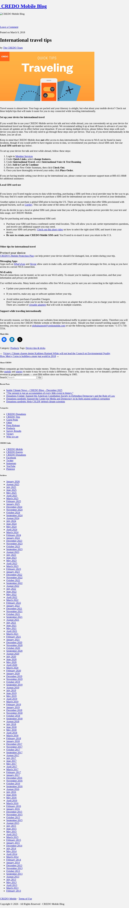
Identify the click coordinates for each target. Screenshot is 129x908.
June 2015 (11, 828)
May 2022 (11, 594)
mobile (7, 371)
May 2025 (11, 492)
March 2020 (12, 667)
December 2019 (14, 676)
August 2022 (12, 586)
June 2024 (11, 524)
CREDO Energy (14, 452)
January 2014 (13, 862)
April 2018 (11, 732)
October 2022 (13, 580)
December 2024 (14, 507)
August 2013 (12, 876)
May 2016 (11, 797)
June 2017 (11, 761)
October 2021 (13, 614)
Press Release (13, 425)
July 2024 (11, 521)
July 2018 (11, 724)
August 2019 (12, 687)
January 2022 (13, 605)
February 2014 (13, 859)
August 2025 (12, 484)
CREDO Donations (16, 414)
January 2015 (13, 843)
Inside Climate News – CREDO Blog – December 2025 (34, 390)
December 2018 (14, 710)
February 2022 (13, 603)
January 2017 (13, 775)
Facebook (11, 457)
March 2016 (12, 803)
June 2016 (11, 795)
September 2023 (14, 549)
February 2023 (13, 569)
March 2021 (12, 634)
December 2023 (14, 540)
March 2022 (12, 600)
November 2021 (14, 611)
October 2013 (13, 871)
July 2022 (11, 588)
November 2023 (14, 543)
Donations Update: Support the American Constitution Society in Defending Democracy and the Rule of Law (60, 396)
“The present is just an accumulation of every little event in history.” (39, 393)
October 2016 (13, 783)
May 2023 (11, 560)
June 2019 (11, 693)
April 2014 (11, 854)
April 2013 (11, 885)
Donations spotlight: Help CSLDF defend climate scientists (35, 401)
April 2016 (11, 800)
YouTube (10, 466)
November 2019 (14, 679)
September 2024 (14, 515)
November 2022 (14, 577)
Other (9, 422)
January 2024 (13, 538)
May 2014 (11, 851)
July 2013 (11, 879)
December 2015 (14, 811)
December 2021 (14, 608)
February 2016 (13, 806)
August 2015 (12, 823)
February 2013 (13, 890)
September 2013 (14, 874)
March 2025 (12, 498)
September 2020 (14, 651)
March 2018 (12, 735)
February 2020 (13, 670)
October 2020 (13, 648)
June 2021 (11, 625)
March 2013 (12, 888)
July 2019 (11, 690)
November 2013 (14, 868)
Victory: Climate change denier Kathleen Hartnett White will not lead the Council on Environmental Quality (56, 353)
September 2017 (14, 752)
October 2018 (13, 715)
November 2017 (14, 747)
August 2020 (12, 653)
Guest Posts (12, 419)
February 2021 (13, 636)
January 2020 (13, 673)
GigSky (28, 204)
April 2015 (11, 834)
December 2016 (14, 778)
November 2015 (14, 814)
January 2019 (13, 707)
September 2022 (14, 583)
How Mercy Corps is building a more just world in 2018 (28, 356)
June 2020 (11, 659)
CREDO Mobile (14, 449)
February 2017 (13, 772)
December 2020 (14, 642)
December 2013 (14, 865)
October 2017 (13, 749)
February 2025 (13, 501)
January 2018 (13, 741)
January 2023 (13, 572)
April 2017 (11, 766)
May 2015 (11, 831)
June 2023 (11, 557)
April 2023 (11, 563)
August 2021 (12, 620)
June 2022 (11, 591)
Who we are (12, 436)
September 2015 (14, 820)
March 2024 (12, 532)
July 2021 (11, 622)
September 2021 (14, 617)
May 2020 (11, 662)
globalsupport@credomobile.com (48, 325)
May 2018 (11, 730)
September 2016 (14, 786)
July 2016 (11, 792)
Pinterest (10, 469)
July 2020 (11, 656)
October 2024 (13, 512)
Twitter (9, 460)
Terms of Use (25, 898)
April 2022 (11, 597)
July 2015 (11, 826)
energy (19, 371)
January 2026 (13, 481)
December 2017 (14, 744)
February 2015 (13, 840)
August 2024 (12, 518)
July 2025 (11, 487)
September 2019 (14, 684)
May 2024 (11, 526)
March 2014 (12, 857)
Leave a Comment (9, 27)
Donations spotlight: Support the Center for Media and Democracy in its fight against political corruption (58, 398)
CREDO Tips (13, 417)
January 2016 (13, 809)
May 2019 (11, 696)
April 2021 (11, 631)
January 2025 (13, 504)
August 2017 (12, 755)
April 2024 (11, 529)
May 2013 (11, 882)
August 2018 (12, 721)
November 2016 (14, 780)
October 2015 (13, 817)
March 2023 (12, 566)
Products (14, 348)
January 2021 (13, 639)
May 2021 (11, 628)
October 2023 (13, 546)
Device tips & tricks (35, 348)
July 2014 (11, 848)
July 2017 (11, 758)
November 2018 (14, 713)
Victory (10, 434)
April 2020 (11, 665)
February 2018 (13, 738)
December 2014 (14, 845)
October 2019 (13, 682)
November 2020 (14, 645)
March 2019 (12, 701)
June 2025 (11, 490)
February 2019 (13, 704)
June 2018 (11, 727)
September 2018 (14, 718)
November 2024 (14, 509)
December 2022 (14, 574)
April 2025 (11, 495)
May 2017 (11, 763)
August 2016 (12, 789)
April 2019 (11, 699)
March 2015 (12, 837)
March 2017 (12, 769)
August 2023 (12, 552)
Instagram (11, 463)
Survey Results (13, 431)
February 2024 (13, 535)
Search (3, 377)
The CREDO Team (13, 47)
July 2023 (11, 555)
